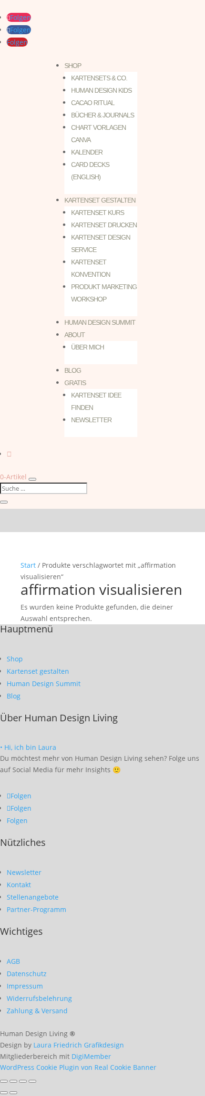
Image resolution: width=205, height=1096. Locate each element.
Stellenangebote (33, 897)
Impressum (25, 985)
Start (28, 565)
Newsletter (91, 420)
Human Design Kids (101, 90)
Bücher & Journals (102, 115)
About (74, 335)
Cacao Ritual (92, 103)
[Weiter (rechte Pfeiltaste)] (13, 1092)
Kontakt (19, 884)
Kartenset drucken (104, 225)
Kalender (86, 152)
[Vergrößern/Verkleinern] (4, 1081)
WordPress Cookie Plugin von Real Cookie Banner (78, 1067)
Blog (72, 370)
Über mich (87, 347)
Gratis (75, 383)
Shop (72, 65)
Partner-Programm (36, 909)
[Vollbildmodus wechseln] (13, 1081)
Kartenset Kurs (97, 212)
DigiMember (91, 1056)
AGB (13, 961)
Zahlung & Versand (37, 1010)
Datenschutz (27, 973)
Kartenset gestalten (99, 200)
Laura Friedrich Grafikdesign (78, 1044)
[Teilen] (23, 1081)
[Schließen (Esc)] (32, 1081)
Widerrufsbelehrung (39, 998)
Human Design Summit (99, 322)
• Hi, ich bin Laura (28, 747)
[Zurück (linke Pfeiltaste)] (4, 1092)
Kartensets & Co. (99, 78)
